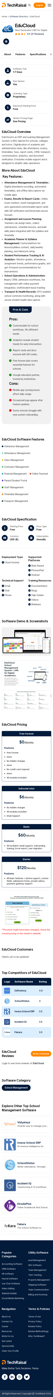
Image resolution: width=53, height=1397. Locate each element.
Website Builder (9, 1293)
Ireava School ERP (25, 1011)
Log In (39, 5)
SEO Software (35, 1265)
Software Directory (19, 16)
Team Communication (38, 1289)
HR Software (8, 1273)
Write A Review (41, 1053)
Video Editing (8, 1288)
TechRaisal (16, 5)
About (7, 54)
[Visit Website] (5, 41)
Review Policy (35, 1326)
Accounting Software (12, 1264)
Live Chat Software (11, 1283)
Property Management (39, 1280)
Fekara (18, 1032)
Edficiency (20, 990)
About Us (6, 1316)
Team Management (37, 1270)
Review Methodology (38, 1331)
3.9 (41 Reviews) (35, 34)
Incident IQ (21, 1021)
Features (20, 54)
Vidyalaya (23, 1122)
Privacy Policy (35, 1321)
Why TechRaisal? (36, 1336)
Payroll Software (10, 1278)
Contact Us (7, 1321)
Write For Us (8, 1336)
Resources (7, 1331)
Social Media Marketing (13, 1298)
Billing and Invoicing (37, 1294)
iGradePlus (24, 1204)
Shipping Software (37, 1284)
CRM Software (9, 1269)
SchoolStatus (22, 1001)
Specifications (38, 54)
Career (5, 1326)
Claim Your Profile (10, 1351)
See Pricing (19, 121)
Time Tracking (35, 1275)
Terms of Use (34, 1316)
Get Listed (7, 1341)
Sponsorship (8, 1346)
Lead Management (37, 1260)
